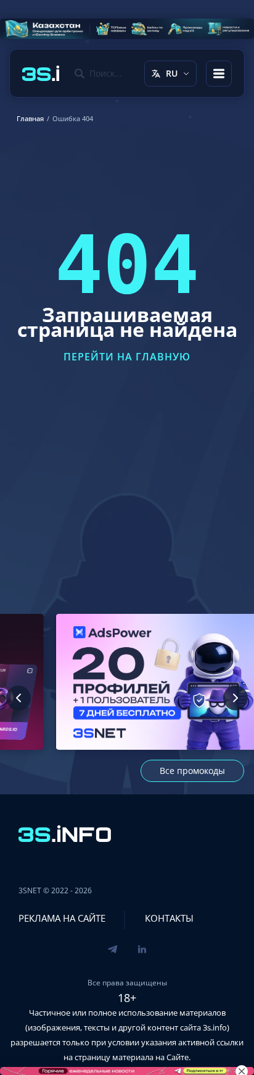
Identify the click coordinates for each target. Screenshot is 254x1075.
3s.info (215, 1027)
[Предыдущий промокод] (18, 698)
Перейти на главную (126, 356)
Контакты (169, 918)
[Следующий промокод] (235, 698)
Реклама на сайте (61, 918)
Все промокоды (192, 770)
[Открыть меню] (219, 74)
